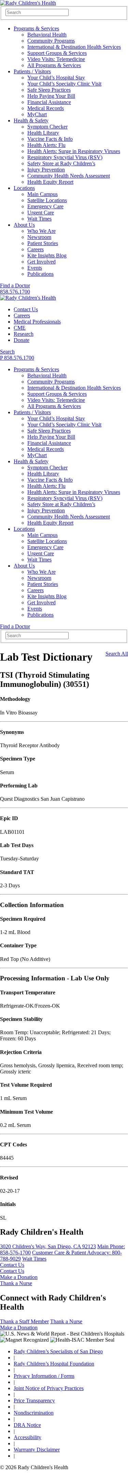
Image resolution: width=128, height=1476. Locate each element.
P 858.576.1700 (17, 358)
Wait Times (39, 219)
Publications (40, 274)
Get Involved (41, 262)
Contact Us (26, 309)
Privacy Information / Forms (44, 1376)
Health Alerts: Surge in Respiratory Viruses (73, 151)
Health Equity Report (50, 182)
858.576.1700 (15, 292)
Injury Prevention (46, 169)
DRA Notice (27, 1425)
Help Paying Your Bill (51, 96)
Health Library (43, 133)
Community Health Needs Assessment (68, 176)
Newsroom (39, 237)
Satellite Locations (47, 200)
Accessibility (27, 1437)
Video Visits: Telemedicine (56, 59)
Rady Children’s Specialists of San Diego (58, 1351)
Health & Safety (31, 120)
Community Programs (51, 41)
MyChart (37, 114)
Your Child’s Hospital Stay (56, 77)
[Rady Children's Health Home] (28, 3)
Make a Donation (19, 1277)
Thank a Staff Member (24, 1321)
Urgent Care (40, 212)
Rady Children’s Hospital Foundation (54, 1364)
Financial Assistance (49, 102)
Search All (116, 654)
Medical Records (45, 108)
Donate (21, 340)
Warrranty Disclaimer (37, 1449)
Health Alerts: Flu (46, 145)
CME (20, 328)
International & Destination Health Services (74, 47)
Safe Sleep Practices (49, 90)
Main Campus (42, 194)
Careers (35, 249)
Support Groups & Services (57, 53)
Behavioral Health (47, 34)
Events (34, 268)
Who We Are (41, 231)
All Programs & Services (54, 65)
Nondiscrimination (34, 1413)
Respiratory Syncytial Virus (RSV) (64, 157)
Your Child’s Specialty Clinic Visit (64, 84)
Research (23, 334)
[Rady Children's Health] (28, 298)
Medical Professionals (37, 322)
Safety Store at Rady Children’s (61, 163)
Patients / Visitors (32, 71)
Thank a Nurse (16, 1283)
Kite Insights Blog (47, 255)
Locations (24, 188)
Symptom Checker (47, 127)
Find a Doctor (15, 285)
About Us (24, 225)
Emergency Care (45, 206)
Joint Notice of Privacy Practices (49, 1388)
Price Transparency (34, 1400)
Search (7, 352)
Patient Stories (42, 243)
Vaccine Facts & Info (50, 139)
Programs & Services (36, 28)
